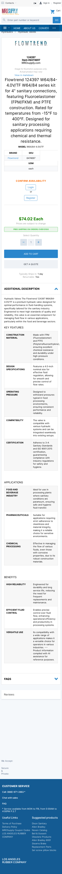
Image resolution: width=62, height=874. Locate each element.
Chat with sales (10, 797)
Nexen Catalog (39, 830)
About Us (29, 28)
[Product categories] (6, 28)
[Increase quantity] (38, 242)
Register (30, 197)
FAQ (4, 803)
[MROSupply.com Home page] (10, 12)
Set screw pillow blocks (44, 850)
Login (31, 187)
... (54, 27)
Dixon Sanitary (39, 823)
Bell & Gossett (39, 833)
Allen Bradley (38, 826)
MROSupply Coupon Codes (16, 830)
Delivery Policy (9, 826)
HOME (17, 28)
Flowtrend (13, 158)
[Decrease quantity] (23, 242)
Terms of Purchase (11, 823)
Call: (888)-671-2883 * (13, 792)
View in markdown (24, 75)
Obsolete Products (41, 836)
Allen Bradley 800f (41, 840)
